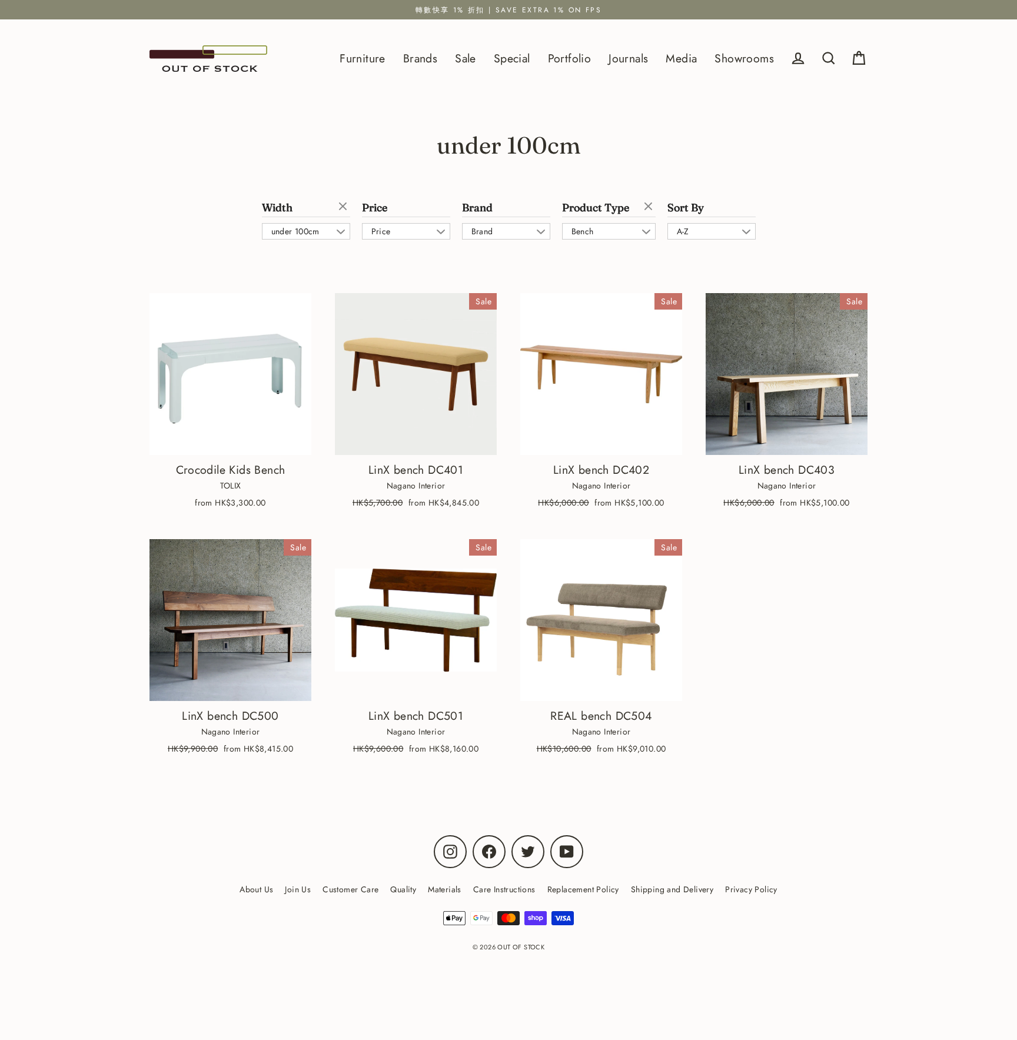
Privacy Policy (751, 889)
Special (512, 58)
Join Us (298, 889)
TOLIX (230, 485)
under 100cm (295, 231)
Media (681, 58)
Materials (444, 889)
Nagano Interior (416, 485)
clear (344, 207)
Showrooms (744, 58)
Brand (477, 207)
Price (374, 207)
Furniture (362, 58)
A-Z (683, 231)
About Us (256, 889)
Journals (628, 58)
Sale (465, 58)
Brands (420, 58)
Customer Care (350, 889)
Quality (403, 889)
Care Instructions (504, 889)
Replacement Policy (583, 889)
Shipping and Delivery (672, 889)
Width (277, 207)
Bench (582, 231)
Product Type (595, 207)
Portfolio (569, 58)
